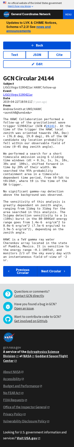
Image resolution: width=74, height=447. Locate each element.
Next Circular (51, 271)
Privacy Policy (13, 414)
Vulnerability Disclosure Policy (24, 421)
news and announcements (28, 28)
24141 (50, 126)
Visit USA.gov (27, 438)
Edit (39, 64)
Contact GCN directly (29, 296)
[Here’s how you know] (37, 5)
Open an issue (24, 308)
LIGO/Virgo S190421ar (18, 94)
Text (14, 55)
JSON (37, 55)
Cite (59, 55)
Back (39, 45)
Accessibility (12, 379)
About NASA (12, 372)
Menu (68, 14)
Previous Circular (22, 271)
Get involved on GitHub (30, 321)
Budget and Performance (21, 386)
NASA (27, 356)
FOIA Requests (13, 400)
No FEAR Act (12, 393)
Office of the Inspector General (25, 407)
